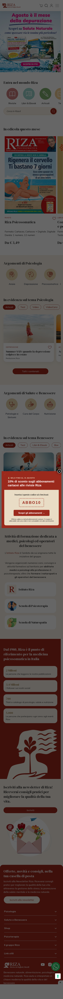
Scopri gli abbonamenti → (31, 513)
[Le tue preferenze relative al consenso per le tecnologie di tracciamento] (58, 976)
